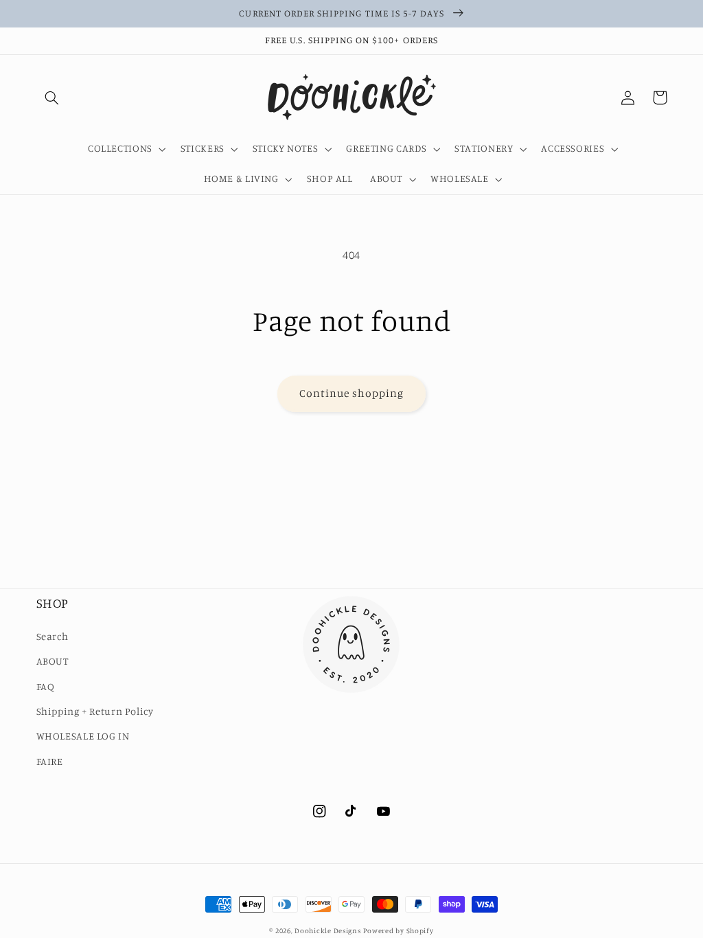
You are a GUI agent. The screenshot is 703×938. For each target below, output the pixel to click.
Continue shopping (351, 393)
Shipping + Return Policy (95, 711)
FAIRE (49, 761)
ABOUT (52, 661)
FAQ (45, 686)
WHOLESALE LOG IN (83, 736)
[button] (52, 97)
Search (52, 636)
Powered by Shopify (398, 930)
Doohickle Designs (328, 930)
